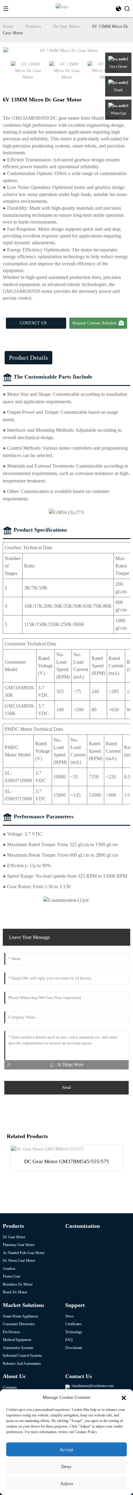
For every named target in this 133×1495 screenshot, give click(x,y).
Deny (66, 1466)
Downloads (73, 1348)
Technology (73, 1332)
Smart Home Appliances (20, 1316)
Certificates (73, 1324)
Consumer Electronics (19, 1324)
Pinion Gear (11, 1276)
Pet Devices (11, 1332)
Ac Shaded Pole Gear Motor (24, 1253)
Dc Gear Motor (66, 26)
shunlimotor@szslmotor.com (92, 1386)
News (69, 1316)
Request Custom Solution (94, 323)
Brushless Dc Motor (18, 1284)
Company (10, 1387)
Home (8, 26)
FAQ (69, 1340)
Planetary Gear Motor (19, 1245)
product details (28, 357)
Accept (66, 1449)
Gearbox (9, 1268)
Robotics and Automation (22, 1363)
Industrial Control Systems (22, 1355)
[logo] (62, 6)
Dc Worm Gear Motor (19, 1260)
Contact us (33, 323)
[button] (124, 1397)
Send (66, 1087)
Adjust (66, 1483)
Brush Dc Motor (15, 1292)
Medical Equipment (17, 1340)
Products (33, 26)
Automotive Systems (18, 1348)
